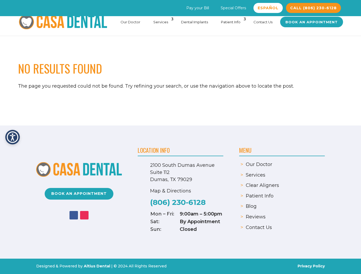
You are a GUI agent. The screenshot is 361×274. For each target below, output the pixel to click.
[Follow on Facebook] (74, 215)
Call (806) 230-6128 (313, 8)
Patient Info (230, 22)
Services (160, 22)
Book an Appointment (311, 22)
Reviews (256, 217)
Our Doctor (130, 22)
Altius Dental (97, 266)
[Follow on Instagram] (84, 215)
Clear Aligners (262, 185)
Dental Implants (194, 22)
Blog (251, 206)
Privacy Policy (311, 266)
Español (268, 8)
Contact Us (262, 22)
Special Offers (233, 8)
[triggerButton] (12, 137)
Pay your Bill (197, 8)
